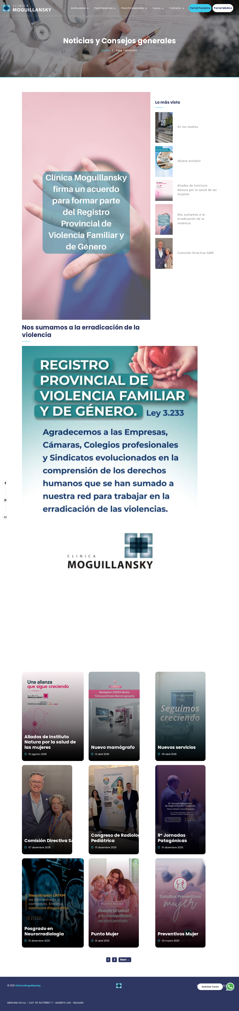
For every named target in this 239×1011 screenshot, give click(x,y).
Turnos (157, 8)
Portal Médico (223, 8)
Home (106, 50)
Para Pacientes (103, 8)
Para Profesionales (133, 8)
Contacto (175, 8)
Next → (125, 960)
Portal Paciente (200, 8)
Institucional (78, 8)
